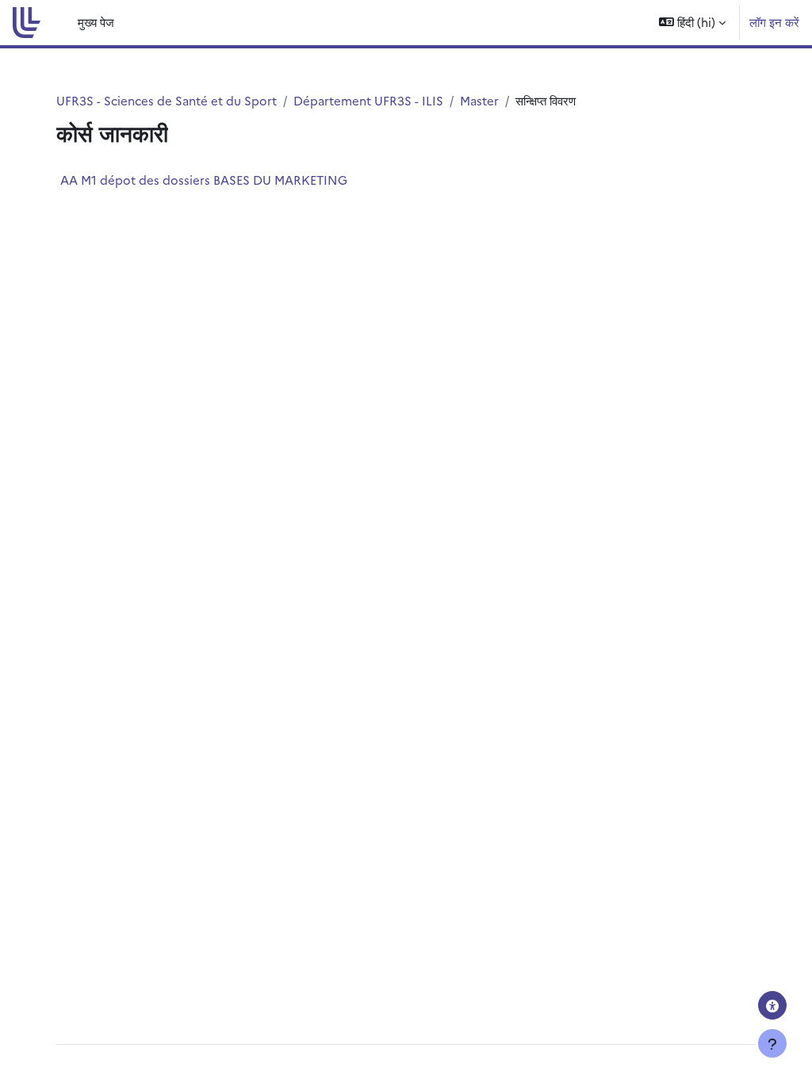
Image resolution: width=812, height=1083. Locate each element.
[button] (692, 22)
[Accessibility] (772, 1005)
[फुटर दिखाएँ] (772, 1043)
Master (479, 100)
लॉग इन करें (774, 21)
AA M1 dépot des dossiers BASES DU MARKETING (203, 179)
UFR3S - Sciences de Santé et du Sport (166, 100)
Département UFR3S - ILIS (368, 100)
